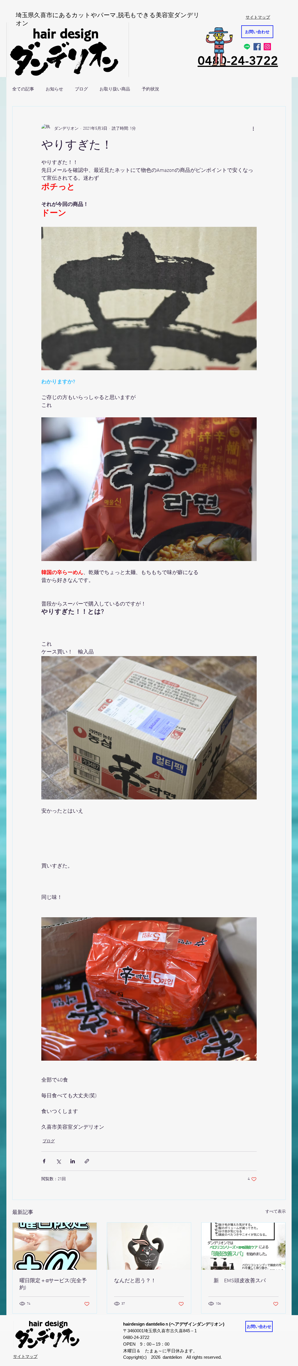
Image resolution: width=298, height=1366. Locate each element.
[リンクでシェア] (87, 1161)
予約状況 (150, 89)
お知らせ (54, 89)
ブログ (81, 89)
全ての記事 (23, 89)
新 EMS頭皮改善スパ (237, 1281)
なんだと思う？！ (135, 1281)
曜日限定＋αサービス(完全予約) (53, 1284)
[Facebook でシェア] (44, 1161)
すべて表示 (275, 1211)
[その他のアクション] (253, 128)
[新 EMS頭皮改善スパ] (243, 1246)
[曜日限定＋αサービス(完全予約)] (55, 1246)
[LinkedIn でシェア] (72, 1161)
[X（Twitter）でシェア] (58, 1161)
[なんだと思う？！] (149, 1246)
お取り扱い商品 (115, 89)
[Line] (247, 46)
